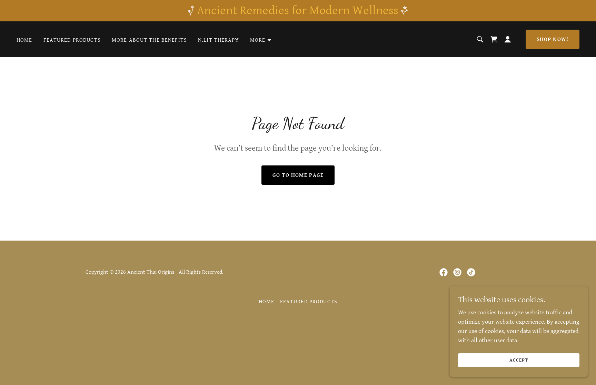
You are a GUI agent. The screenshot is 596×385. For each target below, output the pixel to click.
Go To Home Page (298, 175)
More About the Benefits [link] (149, 40)
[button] (261, 40)
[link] (443, 272)
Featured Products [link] (72, 40)
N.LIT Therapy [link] (218, 40)
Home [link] (24, 40)
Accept (518, 360)
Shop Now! (552, 39)
